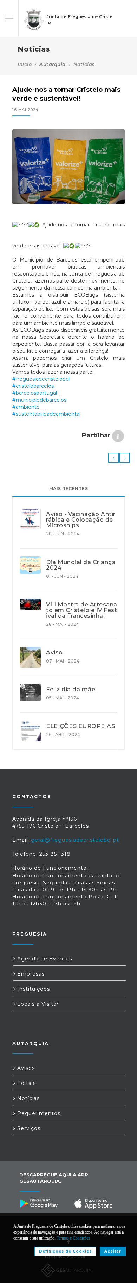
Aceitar (112, 1251)
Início (25, 64)
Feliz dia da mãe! (71, 689)
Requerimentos (37, 1113)
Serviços (27, 1128)
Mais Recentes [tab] (68, 488)
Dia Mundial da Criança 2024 (81, 565)
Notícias (84, 64)
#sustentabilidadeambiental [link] (46, 414)
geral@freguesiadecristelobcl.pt (75, 840)
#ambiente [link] (26, 407)
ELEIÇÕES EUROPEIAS (80, 726)
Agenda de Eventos (43, 959)
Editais (25, 1083)
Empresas (30, 974)
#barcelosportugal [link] (34, 393)
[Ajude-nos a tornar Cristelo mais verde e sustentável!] (68, 166)
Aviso (54, 653)
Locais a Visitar (37, 1004)
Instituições (32, 989)
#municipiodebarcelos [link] (39, 400)
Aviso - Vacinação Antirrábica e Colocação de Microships (81, 519)
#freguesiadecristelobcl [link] (41, 379)
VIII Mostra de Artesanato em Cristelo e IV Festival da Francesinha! (81, 610)
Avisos (25, 1068)
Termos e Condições (73, 1238)
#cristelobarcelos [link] (33, 386)
